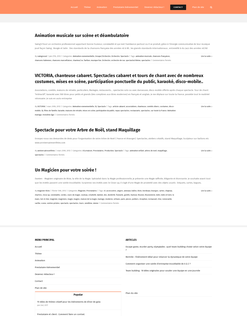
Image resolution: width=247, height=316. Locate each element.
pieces (128, 199)
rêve (159, 199)
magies (77, 199)
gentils (127, 195)
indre (158, 195)
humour (134, 195)
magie (70, 199)
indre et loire (166, 195)
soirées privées (53, 203)
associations (131, 106)
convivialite (55, 195)
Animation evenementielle (83, 56)
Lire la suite (206, 56)
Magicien (81, 191)
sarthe (37, 203)
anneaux (127, 191)
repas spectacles (122, 110)
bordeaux (146, 191)
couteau (84, 195)
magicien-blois (43, 191)
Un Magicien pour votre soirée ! (65, 170)
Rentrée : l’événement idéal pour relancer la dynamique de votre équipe (162, 257)
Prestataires (98, 151)
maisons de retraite (73, 110)
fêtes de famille (50, 110)
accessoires (111, 191)
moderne (109, 199)
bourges (154, 191)
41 (104, 191)
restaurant (152, 199)
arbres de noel (151, 151)
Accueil (38, 246)
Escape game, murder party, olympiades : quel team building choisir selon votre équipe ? (169, 248)
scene (43, 203)
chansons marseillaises (62, 60)
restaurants (135, 110)
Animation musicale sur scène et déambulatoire (82, 35)
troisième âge (48, 115)
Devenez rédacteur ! (45, 274)
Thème (38, 253)
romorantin (167, 199)
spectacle (64, 203)
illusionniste (150, 195)
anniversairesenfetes (46, 151)
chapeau (168, 191)
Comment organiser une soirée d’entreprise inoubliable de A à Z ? (158, 263)
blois (140, 191)
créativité (92, 195)
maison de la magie (89, 199)
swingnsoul (42, 56)
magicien (53, 199)
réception (143, 199)
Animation (40, 260)
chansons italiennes (43, 60)
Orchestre (115, 56)
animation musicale (144, 56)
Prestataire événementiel (47, 267)
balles (134, 191)
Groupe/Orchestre (102, 56)
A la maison (87, 151)
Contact (39, 281)
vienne (95, 203)
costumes (164, 106)
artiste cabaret (119, 106)
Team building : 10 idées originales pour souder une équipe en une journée (163, 270)
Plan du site (132, 293)
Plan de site (41, 288)
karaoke (61, 110)
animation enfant (137, 151)
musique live (96, 60)
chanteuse (142, 106)
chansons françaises (161, 56)
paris (123, 199)
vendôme (88, 203)
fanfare (87, 60)
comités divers (153, 106)
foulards (119, 195)
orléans (117, 199)
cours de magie (73, 195)
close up (46, 195)
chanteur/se (78, 60)
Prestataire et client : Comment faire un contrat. (61, 314)
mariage (101, 199)
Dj (42, 110)
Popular (78, 294)
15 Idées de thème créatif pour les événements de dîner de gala (68, 302)
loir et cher (44, 199)
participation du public (105, 110)
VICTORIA (41, 106)
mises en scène (89, 110)
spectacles (145, 60)
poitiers (135, 199)
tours (81, 203)
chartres (38, 195)
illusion (141, 195)
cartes (161, 191)
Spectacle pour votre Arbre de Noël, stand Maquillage (87, 130)
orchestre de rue (118, 60)
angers (120, 191)
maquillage (162, 151)
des (105, 195)
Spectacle (124, 56)
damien (100, 195)
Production (109, 151)
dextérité (111, 195)
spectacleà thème (133, 60)
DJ (96, 106)
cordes (63, 195)
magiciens (62, 199)
